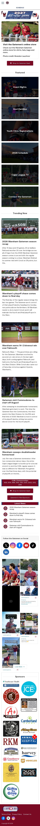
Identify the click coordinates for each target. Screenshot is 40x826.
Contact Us (27, 814)
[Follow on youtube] (26, 545)
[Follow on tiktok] (33, 545)
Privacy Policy (17, 814)
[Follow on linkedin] (6, 552)
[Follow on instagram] (13, 545)
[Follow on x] (6, 545)
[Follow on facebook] (20, 545)
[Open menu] (3, 3)
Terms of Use (6, 814)
